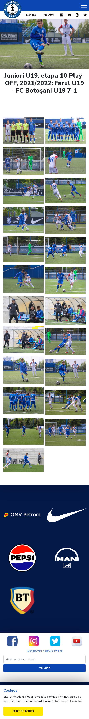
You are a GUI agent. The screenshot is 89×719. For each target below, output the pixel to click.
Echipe (31, 15)
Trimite (44, 668)
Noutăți (48, 15)
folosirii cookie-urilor (68, 701)
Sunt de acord (23, 711)
